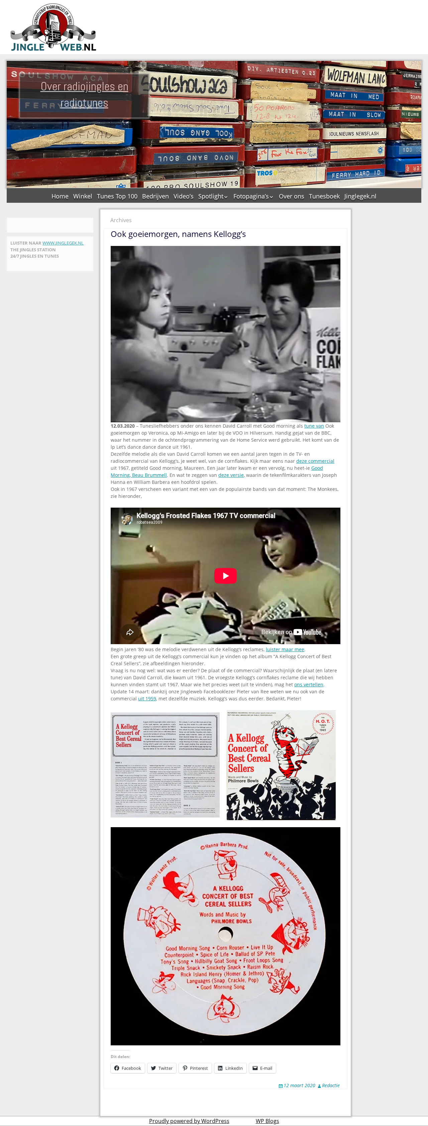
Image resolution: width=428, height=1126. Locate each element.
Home (60, 196)
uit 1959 (147, 698)
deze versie (231, 475)
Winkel (82, 196)
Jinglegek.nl (360, 196)
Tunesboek (324, 196)
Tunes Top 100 (117, 196)
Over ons (291, 196)
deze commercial (315, 461)
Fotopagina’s (251, 196)
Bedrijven (155, 196)
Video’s (184, 196)
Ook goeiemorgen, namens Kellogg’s (178, 233)
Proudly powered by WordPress (189, 1121)
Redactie (331, 1085)
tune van (314, 426)
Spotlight (210, 196)
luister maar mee (285, 649)
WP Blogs (267, 1121)
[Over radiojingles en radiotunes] (53, 27)
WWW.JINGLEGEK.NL (63, 243)
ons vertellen (308, 684)
